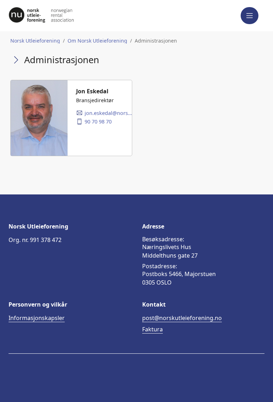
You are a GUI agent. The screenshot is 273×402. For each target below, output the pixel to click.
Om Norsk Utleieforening (97, 41)
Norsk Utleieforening (35, 41)
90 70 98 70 (98, 122)
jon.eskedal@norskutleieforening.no (108, 113)
